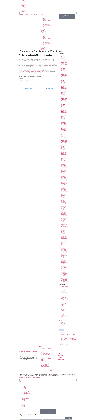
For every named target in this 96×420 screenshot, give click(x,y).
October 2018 (63, 155)
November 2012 (64, 224)
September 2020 (64, 129)
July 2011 (62, 243)
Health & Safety (43, 31)
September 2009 (64, 266)
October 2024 (63, 76)
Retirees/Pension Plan (46, 25)
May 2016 (62, 185)
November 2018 (64, 154)
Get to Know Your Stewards (47, 15)
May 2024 (63, 81)
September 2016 (64, 183)
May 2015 (62, 199)
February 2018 (63, 165)
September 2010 (64, 255)
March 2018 (63, 164)
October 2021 (63, 113)
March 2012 (63, 233)
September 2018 (64, 157)
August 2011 (63, 242)
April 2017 (62, 175)
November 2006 (64, 279)
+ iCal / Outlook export (49, 88)
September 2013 (64, 218)
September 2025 (64, 64)
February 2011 (63, 249)
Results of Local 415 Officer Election (67, 338)
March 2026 (63, 58)
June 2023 (63, 93)
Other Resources (45, 24)
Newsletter (63, 304)
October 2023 (63, 89)
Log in (62, 322)
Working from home (64, 317)
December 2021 (64, 111)
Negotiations (63, 303)
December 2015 (64, 191)
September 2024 (64, 77)
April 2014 (63, 209)
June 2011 (62, 244)
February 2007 (63, 276)
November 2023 (64, 88)
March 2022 (63, 107)
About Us (23, 4)
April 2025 (63, 70)
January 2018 (63, 166)
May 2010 (62, 256)
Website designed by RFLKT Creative (41, 370)
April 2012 (63, 232)
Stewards (42, 26)
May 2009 (63, 269)
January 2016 (63, 190)
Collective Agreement (46, 21)
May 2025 (63, 69)
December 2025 (64, 62)
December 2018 (64, 153)
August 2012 (63, 227)
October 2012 (63, 225)
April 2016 (63, 187)
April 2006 (63, 281)
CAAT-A (44, 17)
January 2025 (63, 73)
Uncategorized (63, 314)
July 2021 (62, 117)
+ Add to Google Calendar (27, 88)
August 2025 (63, 65)
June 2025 (63, 68)
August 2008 (63, 274)
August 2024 (63, 79)
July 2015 (62, 196)
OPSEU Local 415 (30, 370)
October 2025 (63, 63)
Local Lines (63, 299)
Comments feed (64, 324)
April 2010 (63, 257)
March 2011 (63, 248)
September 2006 (64, 280)
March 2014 (63, 210)
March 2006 (63, 282)
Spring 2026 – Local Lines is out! (67, 337)
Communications (64, 292)
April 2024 (63, 82)
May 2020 (63, 134)
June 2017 (63, 172)
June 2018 (63, 160)
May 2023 (63, 94)
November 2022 (64, 99)
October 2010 (63, 254)
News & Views (43, 27)
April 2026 (63, 57)
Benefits (44, 19)
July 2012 (62, 228)
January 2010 (63, 261)
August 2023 (63, 92)
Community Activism (44, 29)
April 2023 (63, 95)
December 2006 (64, 278)
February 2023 (63, 97)
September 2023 (64, 91)
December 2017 (64, 167)
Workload (42, 30)
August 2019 (63, 145)
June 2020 (63, 133)
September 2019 (64, 143)
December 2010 (64, 251)
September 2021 (64, 115)
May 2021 (62, 119)
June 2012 (63, 230)
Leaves (43, 18)
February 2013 (63, 222)
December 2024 (64, 74)
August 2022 (63, 103)
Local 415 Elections (64, 298)
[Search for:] (66, 328)
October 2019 (63, 142)
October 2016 (63, 182)
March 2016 (63, 188)
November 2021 (64, 112)
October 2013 (63, 216)
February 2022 (63, 109)
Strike (62, 311)
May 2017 (62, 173)
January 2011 (63, 250)
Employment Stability (65, 294)
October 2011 (63, 239)
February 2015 (63, 202)
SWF (61, 312)
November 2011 (64, 238)
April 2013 (63, 221)
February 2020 (63, 137)
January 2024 (63, 86)
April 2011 (62, 246)
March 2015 (63, 201)
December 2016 (64, 179)
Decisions (62, 293)
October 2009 (63, 264)
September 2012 (64, 226)
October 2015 (63, 194)
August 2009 (63, 267)
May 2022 (63, 105)
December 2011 (64, 237)
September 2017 (64, 171)
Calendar (23, 2)
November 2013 (64, 215)
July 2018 (62, 159)
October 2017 (63, 170)
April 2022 (63, 106)
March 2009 (63, 272)
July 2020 (62, 131)
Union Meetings (64, 316)
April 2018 (63, 163)
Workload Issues (64, 318)
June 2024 (63, 80)
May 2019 (62, 147)
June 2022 (63, 104)
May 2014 (62, 208)
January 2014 (63, 213)
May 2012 (62, 231)
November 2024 (64, 75)
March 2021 (63, 122)
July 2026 (62, 55)
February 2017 (63, 177)
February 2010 (63, 260)
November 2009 (64, 263)
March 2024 (63, 83)
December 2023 (64, 87)
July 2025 (62, 67)
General (62, 296)
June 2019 (63, 146)
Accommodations (64, 287)
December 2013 (64, 214)
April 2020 (63, 135)
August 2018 (63, 158)
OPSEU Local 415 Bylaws (47, 20)
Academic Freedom (64, 286)
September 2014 (64, 206)
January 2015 (63, 203)
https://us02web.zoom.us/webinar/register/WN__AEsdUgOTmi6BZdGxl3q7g (31, 71)
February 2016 (63, 189)
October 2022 (63, 100)
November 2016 (64, 181)
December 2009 (64, 262)
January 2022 (63, 110)
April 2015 (63, 200)
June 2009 (63, 268)
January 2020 (63, 139)
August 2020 (63, 130)
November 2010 (64, 252)
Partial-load (63, 308)
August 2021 (63, 116)
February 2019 (63, 151)
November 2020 (64, 127)
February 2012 (63, 234)
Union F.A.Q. (63, 315)
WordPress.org (63, 326)
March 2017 (63, 176)
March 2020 (63, 136)
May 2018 (62, 161)
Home (23, 0)
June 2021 (63, 118)
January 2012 (63, 236)
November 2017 (64, 169)
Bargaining (24, 1)
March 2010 (63, 258)
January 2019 (63, 152)
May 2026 (63, 56)
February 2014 (63, 212)
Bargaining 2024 (64, 290)
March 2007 (63, 275)
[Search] (20, 381)
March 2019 (63, 149)
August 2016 (63, 184)
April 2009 (63, 270)
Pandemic (62, 305)
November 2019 (64, 141)
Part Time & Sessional (65, 306)
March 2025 (63, 71)
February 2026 (63, 59)
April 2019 (63, 148)
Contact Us (24, 5)
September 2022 (64, 101)
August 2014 (63, 207)
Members (42, 14)
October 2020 (63, 128)
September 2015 (64, 195)
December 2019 (64, 140)
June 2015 (63, 197)
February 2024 (63, 85)
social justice (63, 309)
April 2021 (63, 121)
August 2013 (63, 219)
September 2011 (64, 240)
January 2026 (63, 61)
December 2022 (64, 98)
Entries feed (63, 323)
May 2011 (62, 245)
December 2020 (64, 125)
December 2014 (64, 205)
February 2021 (63, 123)
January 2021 (63, 124)
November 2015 (64, 193)
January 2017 (63, 178)
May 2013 (62, 220)
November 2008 (64, 273)
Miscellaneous (63, 302)
